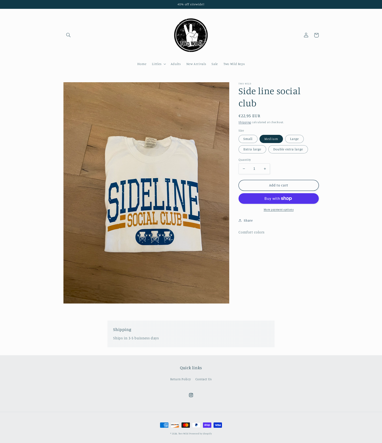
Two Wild (183, 433)
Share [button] (248, 220)
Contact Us (203, 379)
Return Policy (180, 379)
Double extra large (288, 149)
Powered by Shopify (200, 433)
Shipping (245, 122)
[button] (68, 35)
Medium (271, 139)
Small (247, 139)
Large (294, 139)
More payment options (279, 209)
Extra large (252, 149)
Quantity (245, 159)
